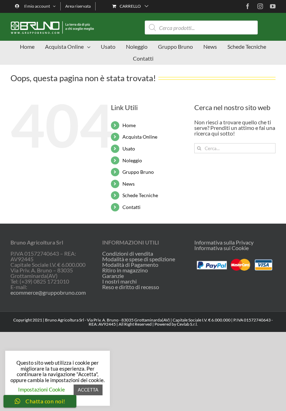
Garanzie (113, 276)
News (128, 184)
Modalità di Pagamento (130, 264)
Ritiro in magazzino (125, 270)
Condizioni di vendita (127, 253)
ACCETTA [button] (88, 390)
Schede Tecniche (140, 195)
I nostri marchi (119, 281)
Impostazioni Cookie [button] (41, 389)
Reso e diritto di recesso (130, 287)
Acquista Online (139, 137)
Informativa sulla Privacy (224, 242)
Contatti (131, 207)
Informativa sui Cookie (221, 248)
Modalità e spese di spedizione (138, 259)
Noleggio (132, 160)
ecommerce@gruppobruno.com (48, 292)
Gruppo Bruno (138, 172)
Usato (128, 149)
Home (129, 125)
